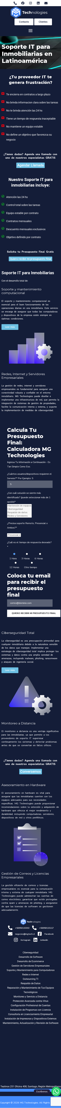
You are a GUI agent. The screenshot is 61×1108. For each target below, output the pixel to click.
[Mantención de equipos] (19, 505)
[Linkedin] (38, 3)
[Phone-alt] (15, 3)
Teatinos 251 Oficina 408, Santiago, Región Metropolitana (30, 1086)
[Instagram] (30, 3)
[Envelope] (46, 3)
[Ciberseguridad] (19, 509)
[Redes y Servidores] (19, 516)
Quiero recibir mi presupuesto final (34, 613)
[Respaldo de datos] (19, 512)
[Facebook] (23, 3)
